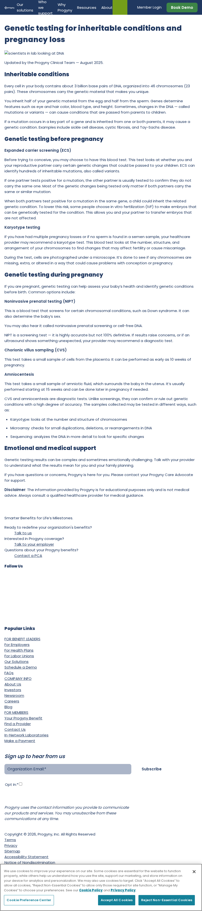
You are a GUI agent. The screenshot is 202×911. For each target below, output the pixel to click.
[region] (101, 887)
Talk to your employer (34, 544)
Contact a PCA (28, 555)
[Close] (194, 871)
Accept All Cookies (117, 900)
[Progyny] (9, 7)
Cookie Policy (91, 890)
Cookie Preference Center (29, 900)
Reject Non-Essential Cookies (166, 900)
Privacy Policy (29, 799)
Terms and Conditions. (70, 799)
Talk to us (23, 533)
